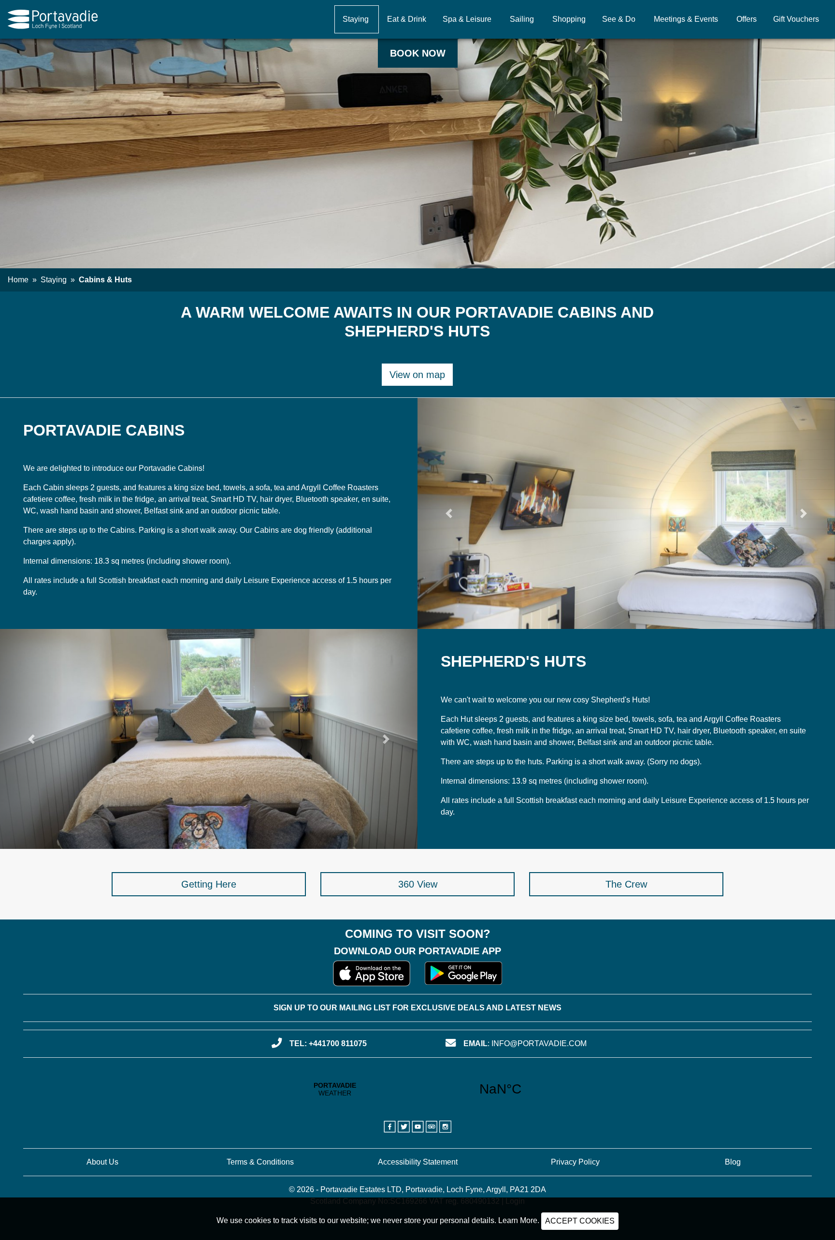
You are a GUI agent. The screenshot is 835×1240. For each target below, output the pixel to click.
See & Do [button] (618, 19)
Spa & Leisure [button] (467, 19)
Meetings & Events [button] (686, 19)
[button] (449, 513)
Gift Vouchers (796, 19)
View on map (417, 374)
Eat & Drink (406, 19)
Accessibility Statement (418, 1162)
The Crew (626, 884)
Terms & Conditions (260, 1162)
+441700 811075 (338, 1043)
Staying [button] (356, 19)
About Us (102, 1162)
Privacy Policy (575, 1162)
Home (18, 280)
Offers (746, 19)
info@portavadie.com (539, 1043)
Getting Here (208, 884)
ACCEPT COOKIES (580, 1221)
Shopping (569, 19)
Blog (733, 1162)
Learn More (517, 1220)
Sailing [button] (522, 19)
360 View (417, 884)
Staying (54, 280)
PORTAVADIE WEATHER (417, 1089)
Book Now (418, 53)
